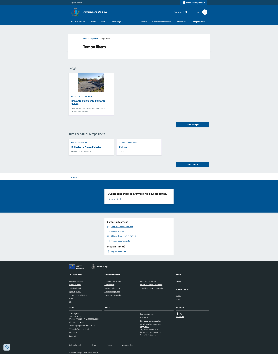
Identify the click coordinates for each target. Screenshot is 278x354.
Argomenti (94, 38)
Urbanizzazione (182, 21)
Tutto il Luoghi (193, 124)
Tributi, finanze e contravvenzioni (152, 288)
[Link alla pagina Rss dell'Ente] (181, 313)
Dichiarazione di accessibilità (150, 321)
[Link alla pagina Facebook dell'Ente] (177, 313)
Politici (71, 298)
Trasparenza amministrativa (161, 21)
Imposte (144, 21)
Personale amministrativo (78, 295)
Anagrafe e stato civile (112, 281)
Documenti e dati (75, 284)
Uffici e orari (73, 332)
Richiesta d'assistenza (148, 334)
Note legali (144, 317)
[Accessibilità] (7, 347)
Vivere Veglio (117, 21)
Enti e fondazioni (75, 288)
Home (85, 38)
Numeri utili (73, 336)
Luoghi (178, 295)
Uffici (70, 302)
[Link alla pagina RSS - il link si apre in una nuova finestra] (186, 12)
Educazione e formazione (113, 295)
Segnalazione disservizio (149, 329)
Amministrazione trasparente (150, 324)
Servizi (104, 21)
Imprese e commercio (148, 281)
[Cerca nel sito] (203, 12)
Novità (93, 21)
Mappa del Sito (127, 345)
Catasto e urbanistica (112, 288)
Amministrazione (78, 21)
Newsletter (180, 316)
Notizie (178, 281)
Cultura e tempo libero (80, 142)
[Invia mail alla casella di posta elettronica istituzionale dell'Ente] (84, 325)
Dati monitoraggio (75, 345)
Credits (109, 345)
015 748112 (80, 322)
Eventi (178, 299)
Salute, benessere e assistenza (151, 284)
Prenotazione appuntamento (150, 332)
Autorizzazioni (109, 284)
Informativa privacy (147, 314)
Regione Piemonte (76, 2)
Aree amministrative (76, 281)
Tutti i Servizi (192, 164)
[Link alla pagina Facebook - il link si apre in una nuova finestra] (184, 12)
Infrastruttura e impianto (81, 96)
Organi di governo (75, 291)
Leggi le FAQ (144, 326)
